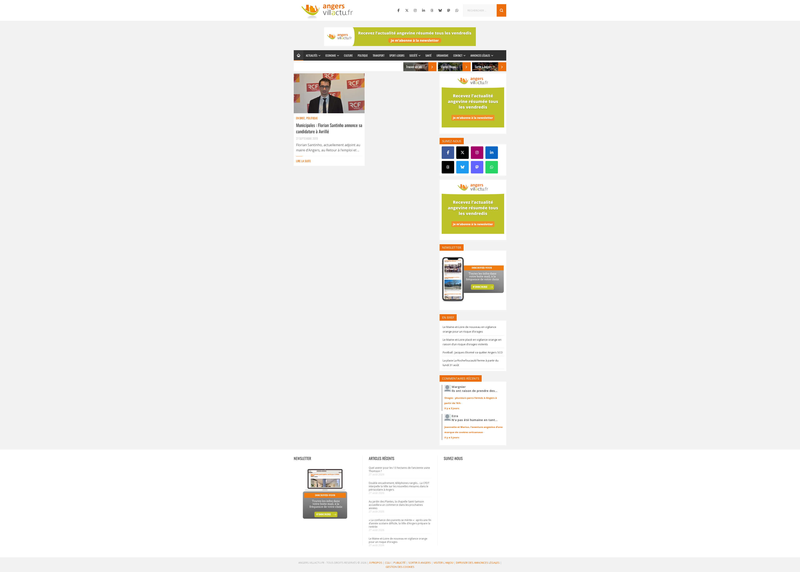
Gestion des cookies (400, 567)
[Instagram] (415, 10)
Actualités (311, 55)
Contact (457, 55)
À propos (375, 563)
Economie (330, 55)
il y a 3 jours (451, 408)
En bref (300, 118)
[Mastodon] (448, 10)
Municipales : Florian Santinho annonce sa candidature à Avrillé (329, 128)
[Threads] (432, 10)
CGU (388, 563)
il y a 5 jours (451, 437)
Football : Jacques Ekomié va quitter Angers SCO (473, 352)
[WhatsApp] (457, 10)
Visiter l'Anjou (443, 563)
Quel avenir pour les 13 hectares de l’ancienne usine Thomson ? (399, 469)
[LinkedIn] (423, 10)
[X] (407, 10)
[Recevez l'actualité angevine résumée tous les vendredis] (400, 36)
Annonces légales (480, 55)
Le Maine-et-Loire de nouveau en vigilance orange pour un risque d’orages (398, 540)
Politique (363, 55)
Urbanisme (442, 55)
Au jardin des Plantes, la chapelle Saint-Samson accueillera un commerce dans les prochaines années (396, 505)
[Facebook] (398, 10)
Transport (378, 55)
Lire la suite (303, 161)
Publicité (399, 563)
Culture (348, 55)
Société (413, 55)
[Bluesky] (440, 10)
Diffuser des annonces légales (478, 563)
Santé (428, 55)
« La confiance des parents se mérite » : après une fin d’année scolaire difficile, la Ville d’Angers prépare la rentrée (400, 523)
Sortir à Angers (419, 563)
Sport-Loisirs (396, 55)
